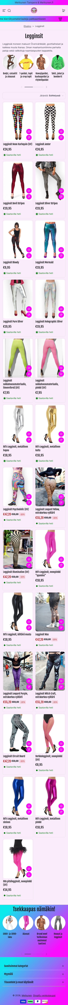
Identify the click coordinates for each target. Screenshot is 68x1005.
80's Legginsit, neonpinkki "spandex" (48, 573)
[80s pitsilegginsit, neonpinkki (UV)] (18, 858)
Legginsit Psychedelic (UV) (16, 509)
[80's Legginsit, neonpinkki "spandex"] (50, 549)
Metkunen (27, 995)
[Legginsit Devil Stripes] (18, 180)
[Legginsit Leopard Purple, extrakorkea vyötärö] (18, 671)
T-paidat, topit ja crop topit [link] (26, 75)
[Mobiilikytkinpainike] (4, 10)
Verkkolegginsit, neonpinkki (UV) (48, 758)
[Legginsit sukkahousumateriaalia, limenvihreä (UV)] (18, 358)
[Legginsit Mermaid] (50, 239)
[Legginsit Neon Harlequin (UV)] (18, 121)
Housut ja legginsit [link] (58, 935)
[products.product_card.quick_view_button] (29, 131)
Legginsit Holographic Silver (49, 321)
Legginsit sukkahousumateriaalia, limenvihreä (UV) (14, 384)
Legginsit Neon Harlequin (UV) (17, 144)
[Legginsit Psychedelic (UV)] (18, 486)
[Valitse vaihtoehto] (29, 137)
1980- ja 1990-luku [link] (10, 935)
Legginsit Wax (42, 634)
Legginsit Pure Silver (13, 321)
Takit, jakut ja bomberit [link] (58, 75)
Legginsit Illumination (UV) (16, 571)
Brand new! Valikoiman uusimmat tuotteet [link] (42, 938)
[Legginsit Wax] (50, 612)
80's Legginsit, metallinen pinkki (47, 820)
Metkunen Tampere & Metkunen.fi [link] (34, 2)
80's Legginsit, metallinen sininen (15, 820)
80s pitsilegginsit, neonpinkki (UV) (17, 883)
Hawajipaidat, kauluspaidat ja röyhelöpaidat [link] (42, 76)
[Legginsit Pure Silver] (18, 299)
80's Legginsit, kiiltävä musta (17, 634)
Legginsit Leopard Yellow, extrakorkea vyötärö (47, 511)
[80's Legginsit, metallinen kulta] (50, 424)
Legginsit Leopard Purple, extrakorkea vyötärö (15, 695)
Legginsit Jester (43, 144)
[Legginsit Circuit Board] (18, 733)
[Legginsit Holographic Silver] (50, 299)
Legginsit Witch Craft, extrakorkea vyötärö (45, 695)
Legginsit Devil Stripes (14, 203)
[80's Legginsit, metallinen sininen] (18, 796)
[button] (9, 10)
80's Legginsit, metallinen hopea (15, 448)
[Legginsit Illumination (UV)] (18, 549)
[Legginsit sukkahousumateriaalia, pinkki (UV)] (50, 358)
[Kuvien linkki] (10, 68)
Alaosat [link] (26, 933)
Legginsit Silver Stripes (46, 203)
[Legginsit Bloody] (18, 239)
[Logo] (34, 10)
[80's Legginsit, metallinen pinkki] (50, 796)
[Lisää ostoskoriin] (29, 255)
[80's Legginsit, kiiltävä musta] (18, 612)
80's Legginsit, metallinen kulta (47, 448)
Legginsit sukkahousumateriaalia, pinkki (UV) (47, 384)
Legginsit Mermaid (44, 262)
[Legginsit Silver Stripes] (50, 180)
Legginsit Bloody (11, 262)
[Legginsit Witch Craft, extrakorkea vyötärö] (50, 671)
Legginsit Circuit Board (14, 756)
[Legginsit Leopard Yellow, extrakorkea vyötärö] (50, 486)
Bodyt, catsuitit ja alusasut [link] (10, 75)
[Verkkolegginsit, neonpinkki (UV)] (50, 733)
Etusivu (27, 26)
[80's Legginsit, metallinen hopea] (18, 424)
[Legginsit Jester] (50, 121)
